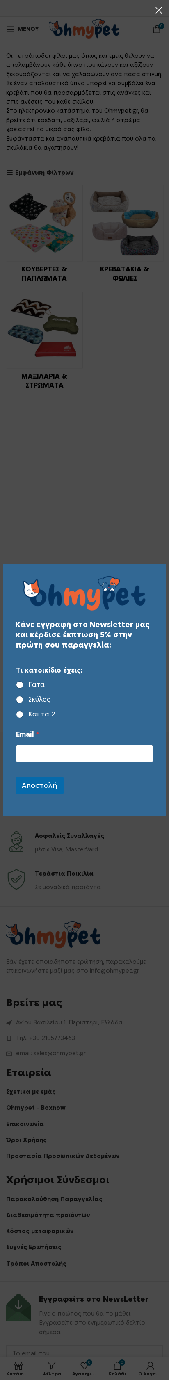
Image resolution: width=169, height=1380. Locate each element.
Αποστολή (39, 785)
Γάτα (36, 685)
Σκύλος (39, 699)
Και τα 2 (41, 714)
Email (27, 734)
